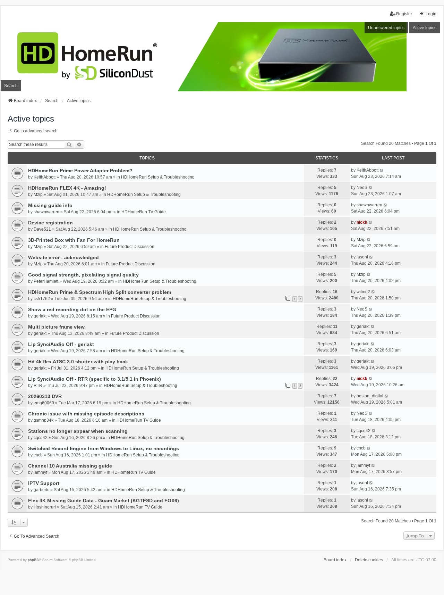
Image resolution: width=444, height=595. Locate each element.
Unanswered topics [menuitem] (386, 27)
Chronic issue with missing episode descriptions (86, 413)
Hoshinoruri (45, 507)
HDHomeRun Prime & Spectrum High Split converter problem (99, 292)
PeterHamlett (46, 281)
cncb (38, 455)
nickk (362, 222)
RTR (38, 385)
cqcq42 (41, 437)
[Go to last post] (381, 170)
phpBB (33, 560)
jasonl (362, 257)
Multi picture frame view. (57, 327)
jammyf (40, 472)
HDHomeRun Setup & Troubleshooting (158, 177)
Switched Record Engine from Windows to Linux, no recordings (103, 448)
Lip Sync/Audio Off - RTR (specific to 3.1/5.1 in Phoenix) (94, 379)
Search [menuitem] (11, 85)
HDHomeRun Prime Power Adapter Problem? (80, 170)
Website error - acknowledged (63, 257)
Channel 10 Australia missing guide (70, 466)
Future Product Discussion (129, 246)
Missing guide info (50, 205)
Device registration (50, 222)
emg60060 (44, 402)
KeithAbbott (45, 177)
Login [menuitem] (431, 13)
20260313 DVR (45, 396)
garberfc (41, 489)
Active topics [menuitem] (424, 27)
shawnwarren (46, 211)
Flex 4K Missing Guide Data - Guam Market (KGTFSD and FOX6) (103, 500)
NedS (362, 187)
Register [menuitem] (404, 13)
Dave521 (42, 229)
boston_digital (370, 396)
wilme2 (363, 291)
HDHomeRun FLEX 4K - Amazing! (67, 188)
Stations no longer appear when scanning (78, 431)
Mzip (38, 194)
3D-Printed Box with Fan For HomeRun (74, 240)
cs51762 (42, 298)
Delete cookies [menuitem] (369, 559)
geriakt (40, 316)
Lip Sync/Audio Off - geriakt (61, 344)
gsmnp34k (43, 420)
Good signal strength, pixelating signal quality (83, 275)
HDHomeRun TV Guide (143, 211)
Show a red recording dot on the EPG (72, 309)
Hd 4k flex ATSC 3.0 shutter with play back (78, 361)
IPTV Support (43, 483)
